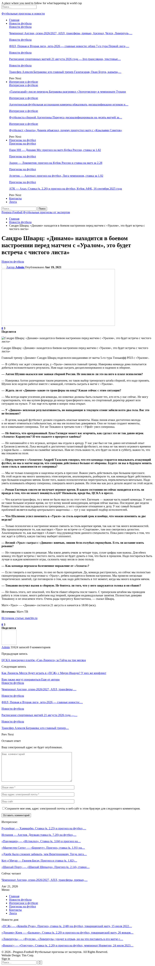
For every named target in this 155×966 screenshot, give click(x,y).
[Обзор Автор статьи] (9, 643)
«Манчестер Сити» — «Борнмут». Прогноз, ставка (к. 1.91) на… (43, 847)
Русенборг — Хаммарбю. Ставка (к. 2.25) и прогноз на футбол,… (44, 828)
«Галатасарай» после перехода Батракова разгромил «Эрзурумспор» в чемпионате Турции (67, 91)
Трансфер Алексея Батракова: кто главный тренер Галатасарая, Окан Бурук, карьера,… (65, 72)
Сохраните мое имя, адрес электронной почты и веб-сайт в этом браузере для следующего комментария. (72, 808)
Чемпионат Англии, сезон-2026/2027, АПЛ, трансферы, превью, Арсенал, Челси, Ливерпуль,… (70, 33)
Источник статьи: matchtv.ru (19, 618)
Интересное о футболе (23, 81)
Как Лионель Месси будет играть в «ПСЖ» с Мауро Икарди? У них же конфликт (54, 673)
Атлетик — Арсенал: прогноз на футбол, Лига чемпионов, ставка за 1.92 (56, 175)
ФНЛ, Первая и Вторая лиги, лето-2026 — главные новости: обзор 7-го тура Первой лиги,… (69, 46)
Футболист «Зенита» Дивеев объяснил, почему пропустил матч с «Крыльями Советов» (65, 130)
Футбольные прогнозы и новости (23, 13)
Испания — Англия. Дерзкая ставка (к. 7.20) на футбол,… (39, 834)
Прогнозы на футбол (22, 140)
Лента (13, 201)
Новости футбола (20, 23)
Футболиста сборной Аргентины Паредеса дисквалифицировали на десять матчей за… (65, 117)
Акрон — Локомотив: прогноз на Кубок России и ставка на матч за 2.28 (55, 162)
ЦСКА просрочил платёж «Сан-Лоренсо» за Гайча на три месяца (44, 660)
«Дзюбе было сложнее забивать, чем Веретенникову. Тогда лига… (44, 854)
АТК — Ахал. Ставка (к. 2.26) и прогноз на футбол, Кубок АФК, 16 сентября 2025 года (65, 188)
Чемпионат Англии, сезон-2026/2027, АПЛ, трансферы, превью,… (45, 880)
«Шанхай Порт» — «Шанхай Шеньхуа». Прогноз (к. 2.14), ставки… (46, 867)
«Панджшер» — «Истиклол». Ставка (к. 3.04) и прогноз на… (41, 841)
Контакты (15, 198)
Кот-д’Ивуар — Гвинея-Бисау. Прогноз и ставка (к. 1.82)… (39, 860)
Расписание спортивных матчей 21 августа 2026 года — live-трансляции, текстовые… (65, 59)
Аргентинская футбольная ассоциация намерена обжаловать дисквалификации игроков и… (68, 104)
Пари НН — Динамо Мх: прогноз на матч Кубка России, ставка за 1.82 (55, 150)
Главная (14, 20)
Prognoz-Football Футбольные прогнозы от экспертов (36, 212)
